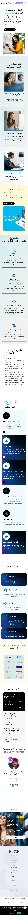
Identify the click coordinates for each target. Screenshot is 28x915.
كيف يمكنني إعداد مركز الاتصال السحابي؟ (11, 723)
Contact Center (14, 872)
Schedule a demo (9, 29)
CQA (14, 865)
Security (15, 902)
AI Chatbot (14, 870)
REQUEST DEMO (8, 203)
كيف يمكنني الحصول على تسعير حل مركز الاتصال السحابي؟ (11, 739)
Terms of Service (8, 902)
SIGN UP (15, 837)
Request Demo (19, 3)
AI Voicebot (14, 867)
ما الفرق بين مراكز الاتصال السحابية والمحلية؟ (9, 696)
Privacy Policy (20, 902)
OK (19, 913)
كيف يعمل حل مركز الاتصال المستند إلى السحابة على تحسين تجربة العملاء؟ (10, 715)
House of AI (14, 862)
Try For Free (11, 3)
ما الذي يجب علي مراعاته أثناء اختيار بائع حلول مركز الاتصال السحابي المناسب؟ (11, 731)
